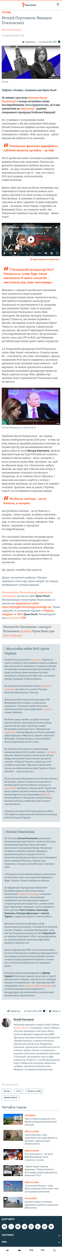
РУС (43, 1250)
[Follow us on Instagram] (31, 1226)
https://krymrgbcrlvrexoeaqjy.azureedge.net (26, 607)
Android (15, 635)
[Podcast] (44, 1226)
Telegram (48, 611)
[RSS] (38, 1226)
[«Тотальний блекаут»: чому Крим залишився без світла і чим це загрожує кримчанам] (13, 1186)
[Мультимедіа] (19, 1250)
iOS (5, 635)
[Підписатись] (51, 1226)
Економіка (30, 1116)
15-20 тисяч (51, 752)
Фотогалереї (31, 1199)
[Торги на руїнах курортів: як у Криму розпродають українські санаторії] (13, 1119)
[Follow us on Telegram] (24, 1226)
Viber (20, 614)
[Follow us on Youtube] (18, 1226)
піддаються (10, 732)
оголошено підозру (27, 894)
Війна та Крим (32, 1132)
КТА (31, 1250)
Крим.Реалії (13, 231)
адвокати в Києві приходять (38, 986)
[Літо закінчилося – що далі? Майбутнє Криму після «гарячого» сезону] (13, 1154)
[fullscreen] (57, 253)
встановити (16, 618)
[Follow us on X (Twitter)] (11, 1226)
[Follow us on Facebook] (4, 1226)
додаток (26, 631)
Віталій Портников (11, 30)
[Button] (29, 42)
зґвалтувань (10, 788)
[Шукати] (54, 1250)
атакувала (36, 660)
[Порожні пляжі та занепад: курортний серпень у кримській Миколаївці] (13, 1202)
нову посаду (27, 109)
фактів (46, 794)
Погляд (6, 12)
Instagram (7, 614)
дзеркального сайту (26, 603)
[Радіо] (7, 1250)
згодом (47, 709)
